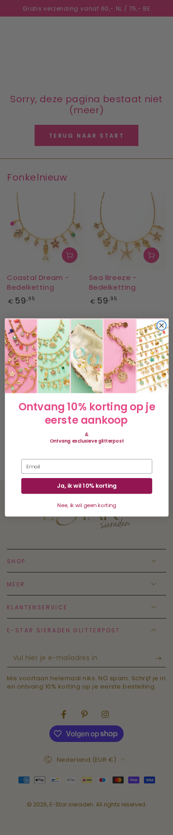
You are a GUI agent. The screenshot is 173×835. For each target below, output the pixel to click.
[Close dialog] (161, 325)
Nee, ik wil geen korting (86, 505)
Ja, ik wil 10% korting (87, 486)
